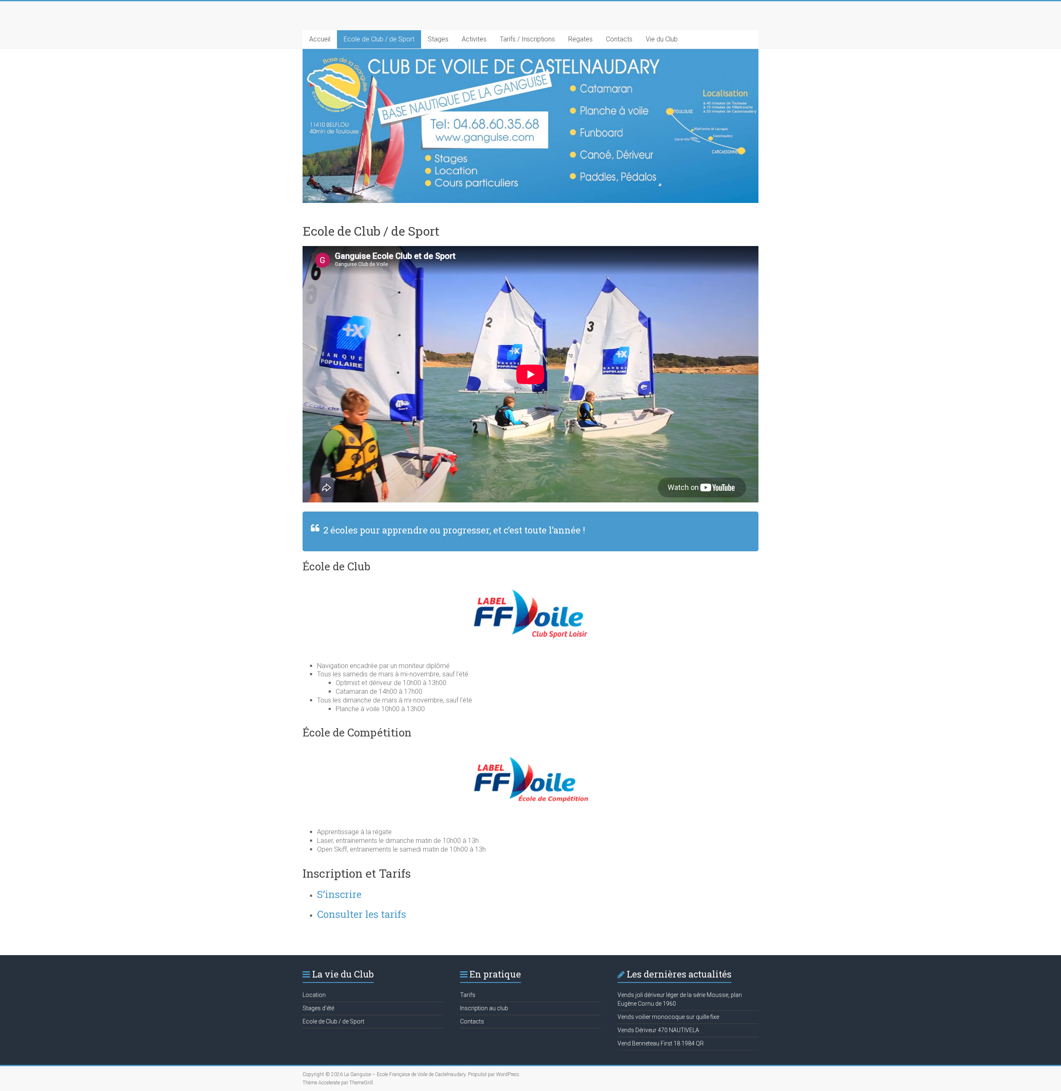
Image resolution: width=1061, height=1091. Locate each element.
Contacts (619, 39)
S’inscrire (339, 894)
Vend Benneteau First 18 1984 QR (661, 1043)
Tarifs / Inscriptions (527, 39)
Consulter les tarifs (361, 914)
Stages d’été (318, 1008)
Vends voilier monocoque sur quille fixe (668, 1017)
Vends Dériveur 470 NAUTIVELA (658, 1030)
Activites (474, 39)
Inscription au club (484, 1008)
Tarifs (467, 995)
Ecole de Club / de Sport (379, 39)
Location (314, 995)
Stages (438, 39)
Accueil (319, 39)
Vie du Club (662, 39)
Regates (580, 39)
